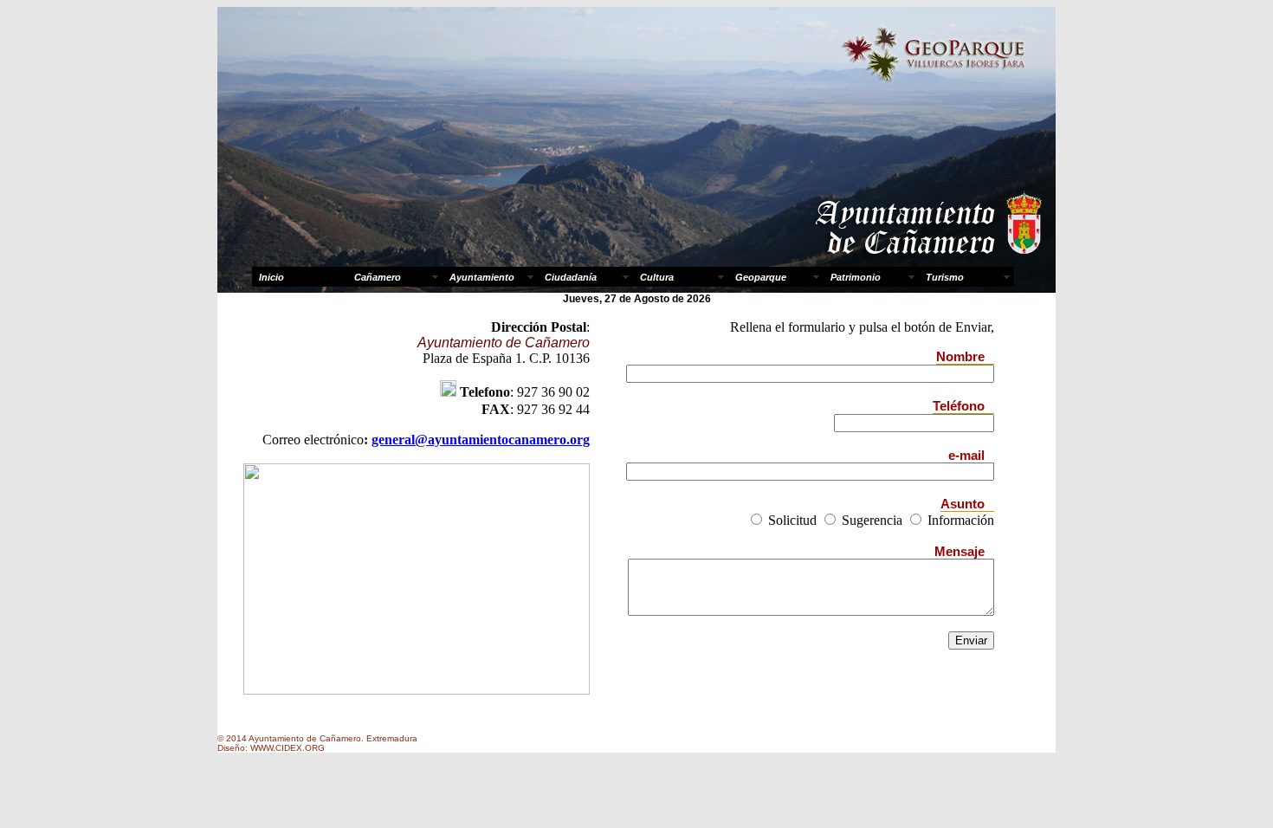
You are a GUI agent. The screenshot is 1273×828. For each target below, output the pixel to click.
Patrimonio (855, 277)
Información (959, 520)
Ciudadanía (571, 277)
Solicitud (791, 520)
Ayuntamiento (481, 277)
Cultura (657, 277)
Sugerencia (870, 520)
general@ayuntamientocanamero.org (481, 439)
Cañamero (377, 277)
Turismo (945, 277)
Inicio (271, 277)
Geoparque (760, 277)
